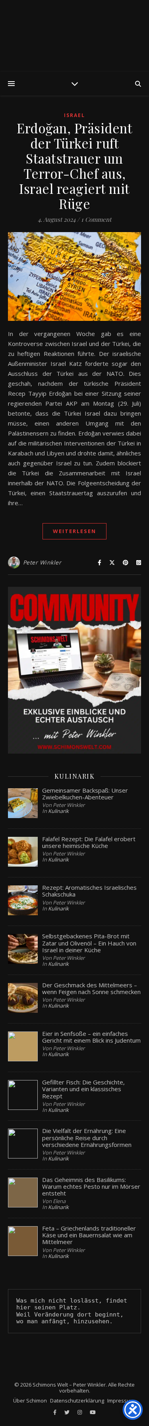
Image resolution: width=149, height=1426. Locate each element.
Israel (74, 115)
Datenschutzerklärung (77, 1400)
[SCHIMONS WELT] (74, 36)
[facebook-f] (55, 1412)
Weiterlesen (74, 531)
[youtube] (93, 1412)
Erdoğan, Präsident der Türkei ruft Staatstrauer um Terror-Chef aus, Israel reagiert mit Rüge (74, 165)
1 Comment (96, 219)
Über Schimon (30, 1400)
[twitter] (67, 1412)
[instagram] (80, 1412)
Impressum (120, 1400)
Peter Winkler (42, 562)
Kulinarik (58, 811)
